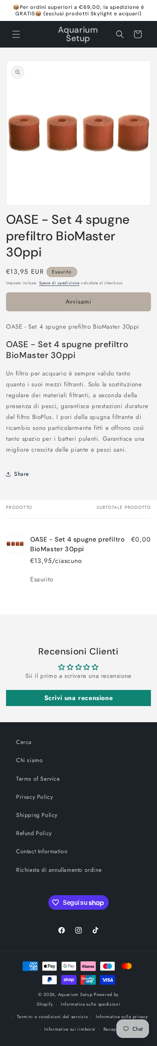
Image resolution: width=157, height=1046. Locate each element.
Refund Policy (34, 833)
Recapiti (112, 1029)
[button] (16, 34)
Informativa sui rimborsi (69, 1029)
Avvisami (78, 301)
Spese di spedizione (59, 283)
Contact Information (41, 851)
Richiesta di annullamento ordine (58, 870)
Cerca (24, 742)
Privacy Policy (34, 797)
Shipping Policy (37, 815)
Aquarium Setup (75, 994)
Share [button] (21, 474)
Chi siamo (29, 760)
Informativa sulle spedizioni (90, 1004)
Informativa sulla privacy (122, 1016)
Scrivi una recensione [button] (78, 697)
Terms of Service (38, 779)
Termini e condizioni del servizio (52, 1016)
